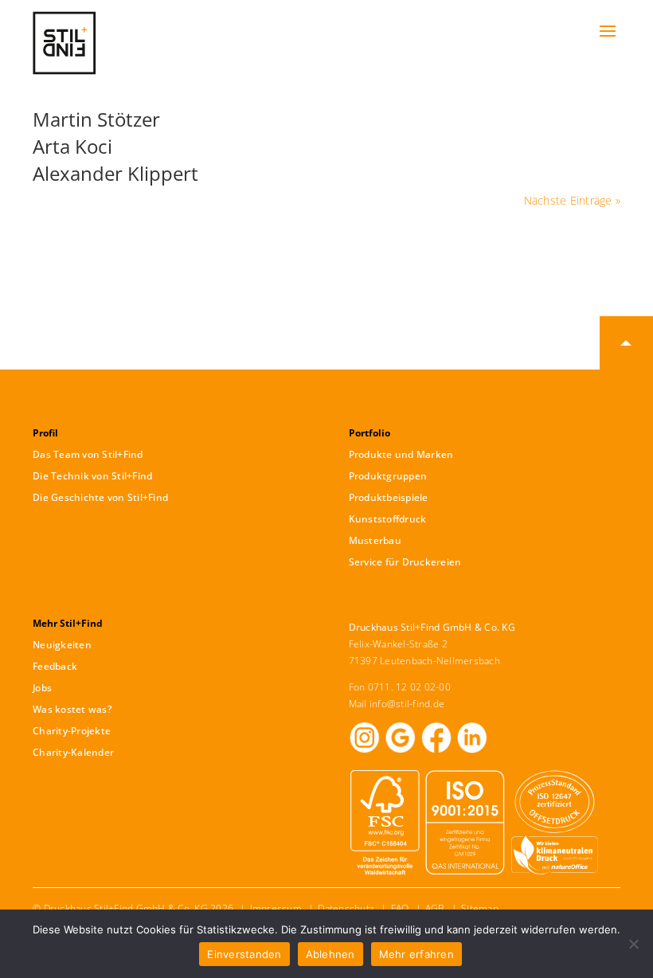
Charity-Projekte (72, 730)
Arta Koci (72, 146)
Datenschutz (346, 908)
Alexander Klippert (115, 173)
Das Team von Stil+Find (88, 454)
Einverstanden (244, 954)
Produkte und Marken (401, 454)
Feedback (55, 666)
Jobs (42, 687)
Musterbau (375, 540)
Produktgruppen (388, 476)
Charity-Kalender (73, 752)
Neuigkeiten (62, 644)
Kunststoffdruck (388, 519)
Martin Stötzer (96, 119)
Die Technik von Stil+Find (92, 476)
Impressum (276, 908)
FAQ (400, 908)
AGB (435, 908)
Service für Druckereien (405, 562)
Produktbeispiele (388, 497)
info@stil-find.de (407, 703)
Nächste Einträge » (572, 200)
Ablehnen (330, 954)
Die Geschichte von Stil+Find (100, 497)
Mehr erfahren (416, 954)
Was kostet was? (72, 709)
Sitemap (480, 908)
